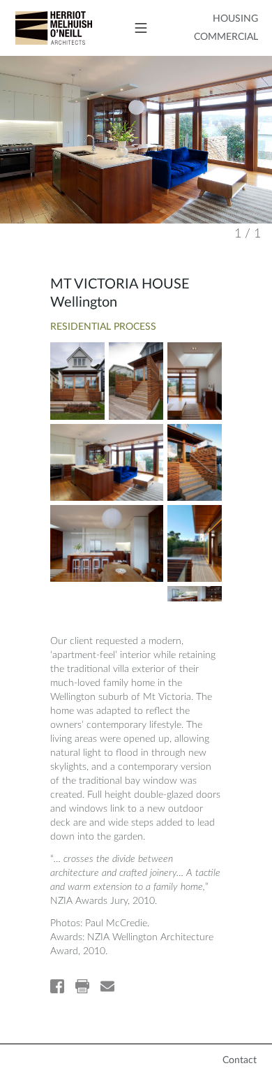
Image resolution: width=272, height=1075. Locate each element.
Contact (239, 1060)
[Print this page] (82, 986)
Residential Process (103, 327)
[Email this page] (107, 986)
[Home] (46, 27)
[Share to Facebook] (57, 986)
